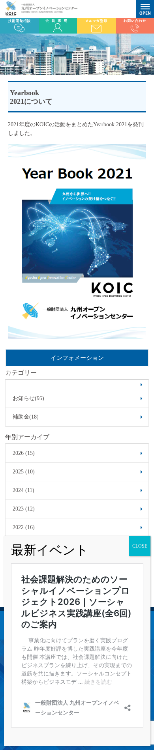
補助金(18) (26, 417)
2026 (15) (24, 453)
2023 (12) (24, 509)
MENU (145, 9)
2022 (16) (24, 527)
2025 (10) (24, 472)
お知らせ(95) (28, 398)
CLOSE (139, 546)
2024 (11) (23, 490)
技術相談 (19, 26)
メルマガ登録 (96, 26)
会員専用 (58, 26)
